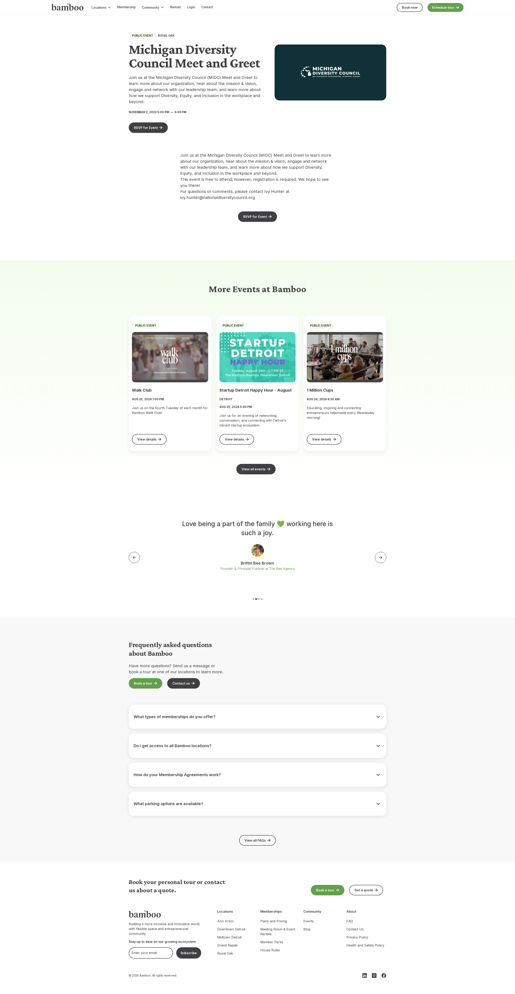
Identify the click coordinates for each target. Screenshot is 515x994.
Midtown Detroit (229, 937)
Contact (207, 7)
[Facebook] (383, 975)
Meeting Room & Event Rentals (277, 931)
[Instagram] (374, 975)
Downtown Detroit (231, 929)
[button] (101, 7)
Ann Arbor (225, 921)
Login (191, 7)
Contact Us (355, 929)
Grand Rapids (227, 945)
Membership (126, 7)
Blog (306, 929)
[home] (68, 7)
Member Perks (271, 942)
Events (308, 921)
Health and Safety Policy (365, 945)
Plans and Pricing (273, 921)
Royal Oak (225, 953)
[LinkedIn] (364, 975)
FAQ (349, 921)
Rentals (175, 7)
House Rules (270, 950)
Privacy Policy (357, 937)
